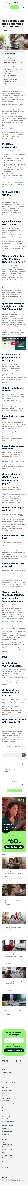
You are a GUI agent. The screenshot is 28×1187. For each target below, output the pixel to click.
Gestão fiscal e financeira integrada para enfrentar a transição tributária (11, 79)
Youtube (4, 1105)
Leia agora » (8, 876)
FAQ (5, 84)
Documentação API (7, 1128)
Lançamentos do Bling (8, 1103)
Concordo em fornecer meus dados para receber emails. (13, 1045)
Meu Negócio (5, 1167)
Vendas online (5, 1134)
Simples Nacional (15, 234)
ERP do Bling (9, 621)
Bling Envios (5, 1139)
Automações (5, 1165)
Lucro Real (15, 232)
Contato (4, 1077)
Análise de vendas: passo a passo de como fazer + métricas (14, 955)
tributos (4, 398)
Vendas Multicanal (7, 1155)
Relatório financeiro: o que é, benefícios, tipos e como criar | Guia (13, 1010)
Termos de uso (6, 1084)
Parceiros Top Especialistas (9, 1114)
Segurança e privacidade (8, 1082)
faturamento (10, 201)
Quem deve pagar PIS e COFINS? (13, 62)
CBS (14, 269)
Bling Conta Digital (7, 1149)
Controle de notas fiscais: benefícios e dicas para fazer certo (13, 900)
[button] (5, 7)
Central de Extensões (7, 1157)
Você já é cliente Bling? (11, 781)
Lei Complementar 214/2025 (13, 334)
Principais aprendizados (11, 58)
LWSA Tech (5, 1087)
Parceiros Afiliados (6, 1116)
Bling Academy (6, 1093)
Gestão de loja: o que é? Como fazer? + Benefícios (13, 928)
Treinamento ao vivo (7, 1098)
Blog (3, 1107)
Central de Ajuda (6, 1100)
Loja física (4, 1137)
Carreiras (4, 1079)
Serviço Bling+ (5, 1095)
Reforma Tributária (8, 266)
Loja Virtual (5, 1142)
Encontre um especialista (8, 1121)
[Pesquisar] (24, 755)
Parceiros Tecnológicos (8, 1118)
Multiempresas (6, 1170)
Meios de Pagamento (7, 1146)
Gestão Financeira (7, 1144)
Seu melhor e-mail (10, 775)
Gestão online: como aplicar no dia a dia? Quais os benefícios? (13, 872)
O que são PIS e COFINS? (11, 60)
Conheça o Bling (6, 1072)
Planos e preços (6, 1075)
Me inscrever (15, 790)
